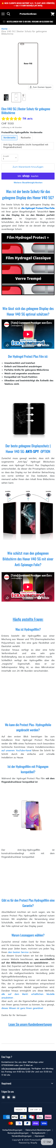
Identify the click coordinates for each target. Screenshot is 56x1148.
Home (4, 29)
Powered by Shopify (28, 1142)
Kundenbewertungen (40, 1024)
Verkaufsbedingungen (12, 1130)
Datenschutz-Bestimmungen (38, 1130)
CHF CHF (34, 1109)
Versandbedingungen (22, 1136)
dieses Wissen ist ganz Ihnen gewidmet (22, 1008)
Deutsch (19, 1109)
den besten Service (18, 952)
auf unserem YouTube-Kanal (16, 750)
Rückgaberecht (38, 1133)
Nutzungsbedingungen (18, 1133)
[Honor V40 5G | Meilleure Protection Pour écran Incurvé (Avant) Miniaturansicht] (16, 97)
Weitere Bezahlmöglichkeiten (28, 183)
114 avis (28, 118)
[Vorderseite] (9, 140)
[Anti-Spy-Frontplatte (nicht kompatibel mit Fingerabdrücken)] (28, 150)
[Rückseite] (26, 140)
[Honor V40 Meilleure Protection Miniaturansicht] (6, 97)
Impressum (39, 1136)
